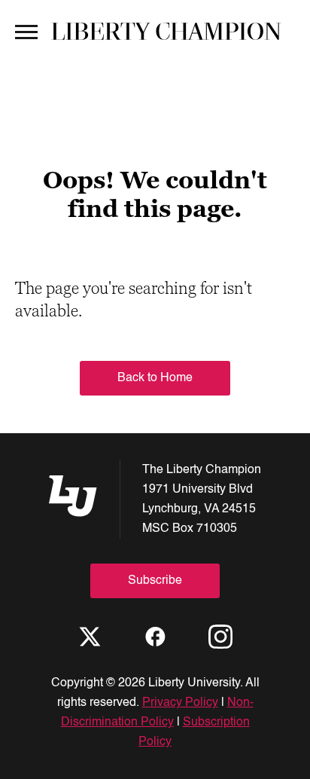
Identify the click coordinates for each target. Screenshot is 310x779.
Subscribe (155, 581)
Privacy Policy (180, 703)
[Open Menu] (26, 31)
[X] (90, 637)
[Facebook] (155, 637)
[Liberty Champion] (166, 31)
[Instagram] (220, 637)
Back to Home (155, 378)
